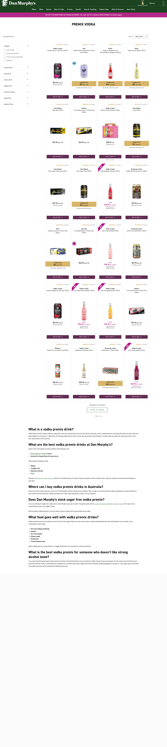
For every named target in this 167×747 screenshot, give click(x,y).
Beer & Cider (59, 9)
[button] (142, 3)
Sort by (130, 36)
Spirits (48, 9)
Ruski (32, 473)
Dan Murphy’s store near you (44, 478)
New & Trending (90, 9)
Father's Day (104, 9)
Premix (70, 9)
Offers (34, 9)
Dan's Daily (131, 9)
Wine (41, 9)
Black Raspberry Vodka (38, 454)
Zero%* (78, 9)
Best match (139, 37)
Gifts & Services (118, 9)
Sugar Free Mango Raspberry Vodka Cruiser (108, 504)
